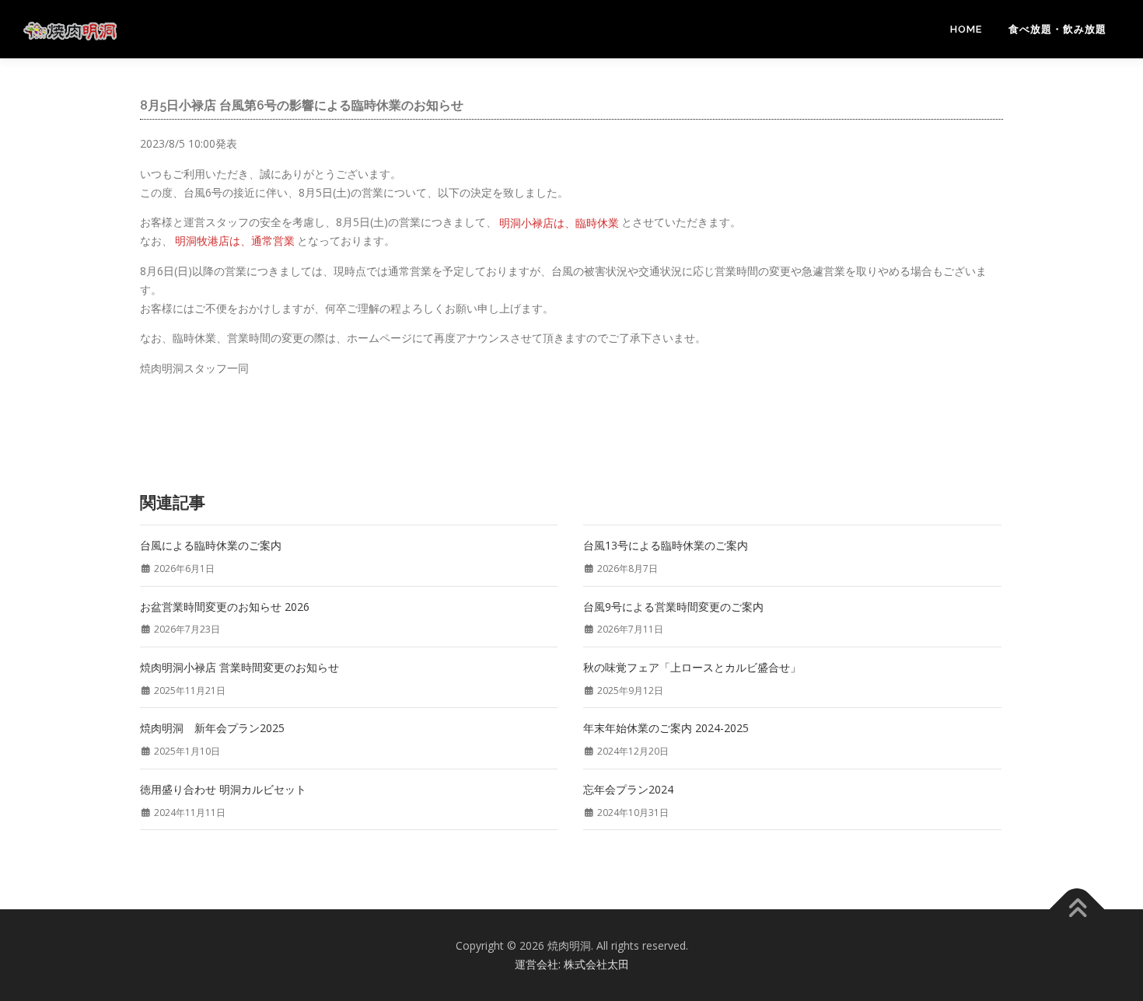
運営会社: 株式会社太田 (572, 964)
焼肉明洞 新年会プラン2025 (212, 727)
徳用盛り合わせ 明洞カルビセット (223, 789)
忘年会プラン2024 (628, 789)
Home (966, 29)
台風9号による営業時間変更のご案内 (673, 606)
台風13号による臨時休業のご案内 (665, 545)
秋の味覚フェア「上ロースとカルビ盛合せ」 (692, 667)
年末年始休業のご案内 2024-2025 (666, 727)
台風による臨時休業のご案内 (210, 545)
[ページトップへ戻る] (1077, 909)
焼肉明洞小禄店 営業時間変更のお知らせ (239, 667)
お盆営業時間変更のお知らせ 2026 (224, 606)
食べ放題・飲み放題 (1057, 29)
